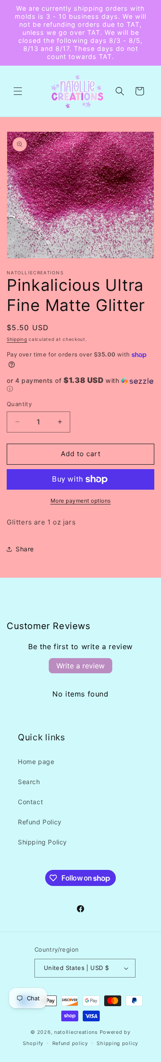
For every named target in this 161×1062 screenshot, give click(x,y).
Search (29, 781)
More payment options (81, 500)
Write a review (80, 665)
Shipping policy (117, 1043)
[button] (18, 91)
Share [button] (25, 549)
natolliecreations (76, 1032)
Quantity (19, 403)
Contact (30, 802)
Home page (36, 761)
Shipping (17, 339)
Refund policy (70, 1043)
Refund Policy (40, 822)
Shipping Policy (42, 842)
